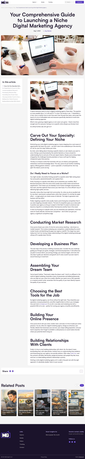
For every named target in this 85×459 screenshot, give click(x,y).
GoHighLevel (43, 304)
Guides (42, 2)
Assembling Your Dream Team (10, 94)
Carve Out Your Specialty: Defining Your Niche (12, 86)
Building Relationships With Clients (11, 101)
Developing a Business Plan (9, 92)
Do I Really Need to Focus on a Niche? (11, 88)
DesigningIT (81, 457)
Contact (22, 447)
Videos (21, 441)
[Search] (65, 2)
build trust (73, 353)
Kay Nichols (48, 31)
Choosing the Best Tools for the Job (11, 97)
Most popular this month (53, 435)
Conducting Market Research (10, 90)
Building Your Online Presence (10, 99)
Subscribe (79, 2)
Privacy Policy (44, 457)
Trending (50, 2)
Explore (22, 435)
